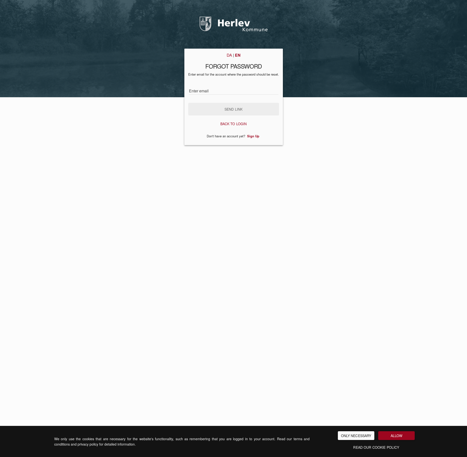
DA (229, 55)
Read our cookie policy (376, 447)
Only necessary (356, 435)
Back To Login (233, 123)
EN (238, 55)
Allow (397, 435)
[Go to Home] (233, 21)
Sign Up (253, 136)
